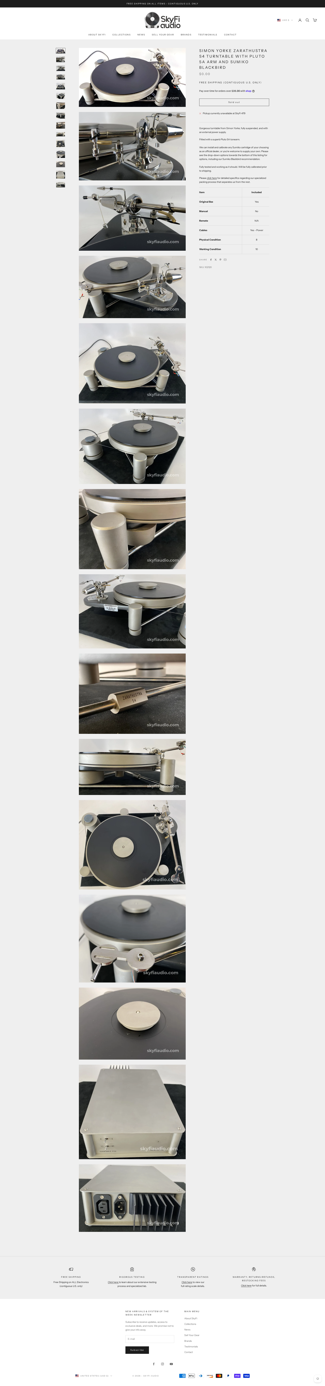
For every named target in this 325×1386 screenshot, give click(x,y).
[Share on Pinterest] (220, 259)
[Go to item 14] (60, 174)
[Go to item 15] (60, 185)
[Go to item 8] (60, 115)
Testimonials (207, 34)
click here (212, 178)
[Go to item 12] (60, 154)
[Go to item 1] (60, 51)
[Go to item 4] (60, 77)
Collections (121, 34)
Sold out (234, 102)
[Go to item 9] (60, 125)
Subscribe (137, 1350)
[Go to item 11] (60, 143)
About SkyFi (97, 34)
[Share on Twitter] (215, 259)
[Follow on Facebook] (153, 1364)
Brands (186, 34)
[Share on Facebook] (211, 259)
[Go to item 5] (60, 86)
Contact (230, 34)
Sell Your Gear (163, 34)
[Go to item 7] (60, 105)
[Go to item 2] (60, 59)
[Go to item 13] (60, 164)
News (141, 34)
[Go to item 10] (60, 134)
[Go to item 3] (60, 68)
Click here (113, 1282)
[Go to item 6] (60, 95)
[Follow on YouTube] (171, 1364)
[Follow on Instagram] (162, 1364)
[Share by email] (225, 259)
